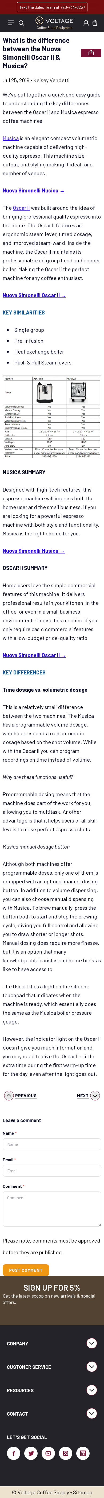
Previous (26, 1095)
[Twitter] (31, 1453)
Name (10, 1132)
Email (9, 1159)
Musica (11, 138)
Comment (13, 1186)
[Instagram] (65, 1453)
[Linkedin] (83, 1453)
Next (83, 1095)
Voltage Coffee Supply (43, 1492)
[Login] (86, 23)
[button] (95, 23)
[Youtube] (48, 1453)
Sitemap (82, 1492)
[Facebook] (13, 1453)
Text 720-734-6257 (52, 7)
